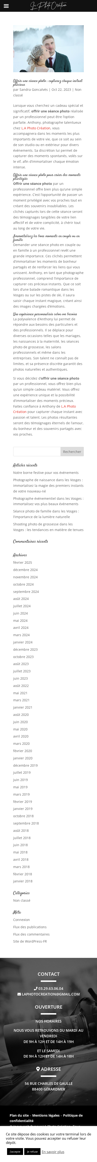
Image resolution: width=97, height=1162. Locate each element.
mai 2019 (20, 787)
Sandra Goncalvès (34, 89)
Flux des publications (30, 927)
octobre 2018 (23, 816)
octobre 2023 (23, 656)
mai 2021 (20, 693)
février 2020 (22, 751)
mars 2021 (21, 700)
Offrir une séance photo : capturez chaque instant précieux (47, 82)
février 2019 (22, 801)
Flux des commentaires (31, 934)
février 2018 (22, 874)
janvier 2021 (22, 707)
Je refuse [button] (32, 1151)
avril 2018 (20, 859)
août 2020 (21, 714)
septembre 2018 (26, 823)
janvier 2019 (22, 808)
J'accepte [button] (15, 1151)
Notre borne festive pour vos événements (46, 472)
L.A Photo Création (35, 128)
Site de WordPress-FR (30, 941)
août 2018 (21, 830)
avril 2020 (20, 736)
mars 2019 (21, 794)
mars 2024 (21, 635)
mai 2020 (20, 729)
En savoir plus (53, 1152)
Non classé (21, 900)
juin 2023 (20, 678)
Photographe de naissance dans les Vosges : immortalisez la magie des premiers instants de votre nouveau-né (48, 485)
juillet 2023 (22, 671)
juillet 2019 (22, 772)
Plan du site (19, 1115)
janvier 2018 (22, 881)
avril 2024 (20, 627)
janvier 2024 (22, 642)
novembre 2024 (25, 577)
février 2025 (22, 562)
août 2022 (21, 685)
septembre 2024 (26, 591)
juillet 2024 (22, 606)
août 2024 (21, 598)
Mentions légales (46, 1115)
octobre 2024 (23, 584)
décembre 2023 (25, 649)
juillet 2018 (22, 838)
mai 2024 (20, 620)
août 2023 (21, 664)
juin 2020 (20, 722)
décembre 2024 (25, 569)
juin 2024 (20, 613)
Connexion (21, 919)
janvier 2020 (22, 758)
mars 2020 (21, 743)
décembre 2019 (25, 765)
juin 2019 (20, 779)
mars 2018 (21, 867)
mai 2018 (20, 852)
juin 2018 (20, 845)
